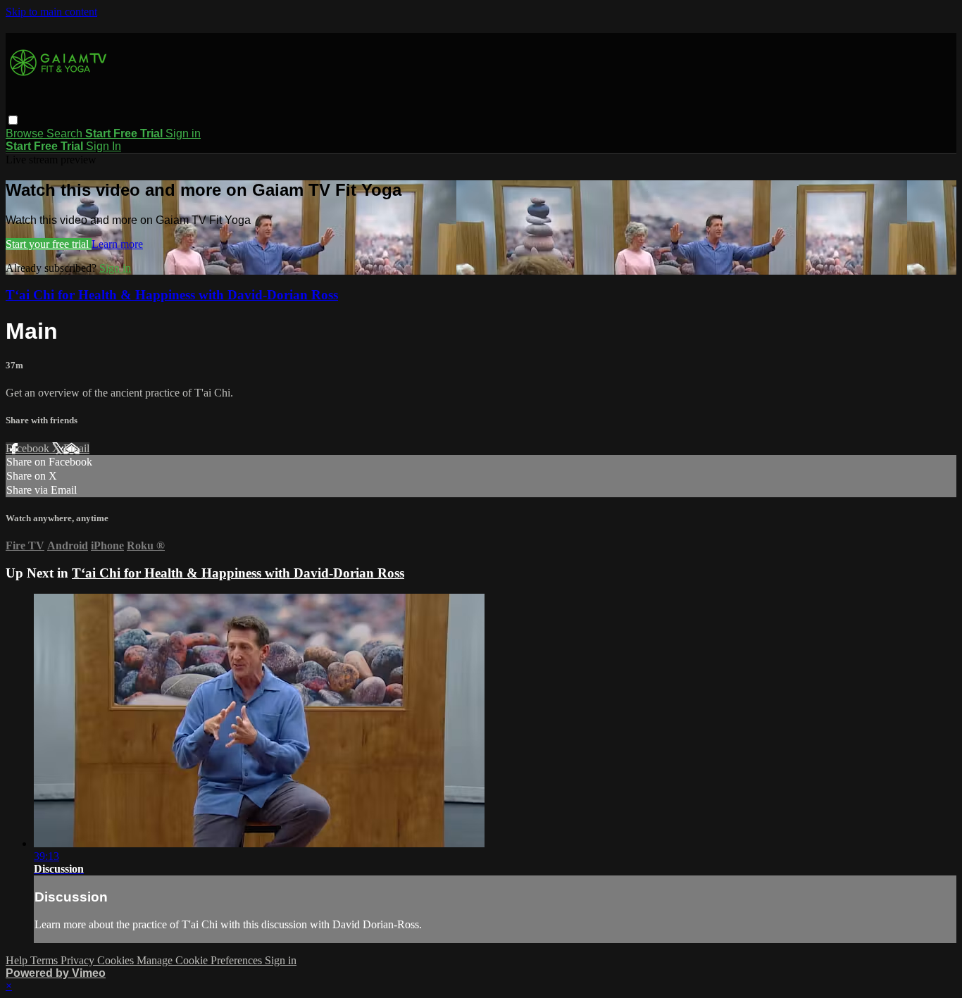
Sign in (183, 133)
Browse (26, 133)
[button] (13, 120)
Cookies (117, 960)
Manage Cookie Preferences (201, 960)
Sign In (103, 146)
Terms (45, 960)
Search (65, 133)
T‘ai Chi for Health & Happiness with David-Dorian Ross (172, 294)
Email (76, 448)
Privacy (79, 960)
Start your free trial (49, 244)
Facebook (29, 448)
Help (18, 960)
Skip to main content (51, 12)
